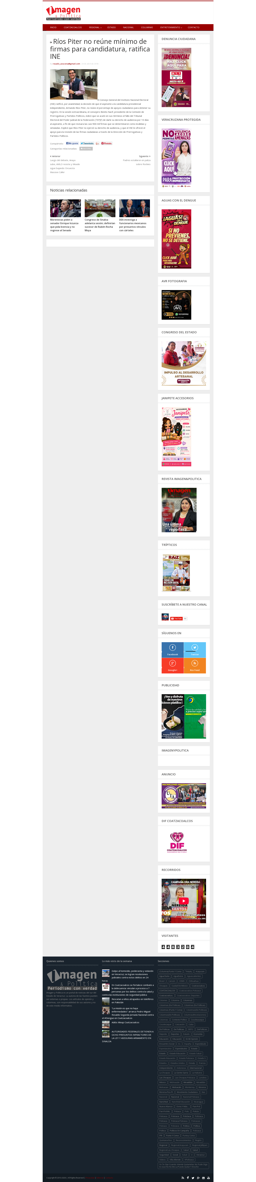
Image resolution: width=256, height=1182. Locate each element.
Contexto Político (179, 1019)
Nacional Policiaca (191, 1096)
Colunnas (163, 1019)
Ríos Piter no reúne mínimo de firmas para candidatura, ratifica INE (100, 49)
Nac (203, 1092)
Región (198, 1140)
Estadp (192, 1063)
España (187, 1043)
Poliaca (177, 1111)
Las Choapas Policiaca (185, 1077)
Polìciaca (163, 1121)
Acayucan (200, 971)
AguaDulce (178, 976)
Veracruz (200, 1154)
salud (186, 1150)
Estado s (202, 1058)
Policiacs (163, 1126)
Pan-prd (196, 1106)
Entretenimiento (170, 27)
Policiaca (175, 1116)
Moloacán (176, 1087)
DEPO (190, 1029)
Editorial (99, 1178)
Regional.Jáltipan (199, 1145)
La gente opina (181, 1072)
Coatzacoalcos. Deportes (188, 995)
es (179, 1043)
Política (196, 1126)
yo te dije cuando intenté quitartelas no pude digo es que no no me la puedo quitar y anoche (183, 1165)
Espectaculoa (165, 1048)
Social (175, 1154)
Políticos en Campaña (179, 1130)
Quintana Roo (165, 1140)
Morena (202, 1087)
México (162, 1082)
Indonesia (181, 1068)
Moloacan (163, 1087)
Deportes (175, 1034)
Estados (163, 1063)
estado (194, 1048)
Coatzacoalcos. (166, 995)
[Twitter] (193, 1177)
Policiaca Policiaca (179, 1121)
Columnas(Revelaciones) (195, 1014)
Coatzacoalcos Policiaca (190, 990)
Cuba (191, 1024)
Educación (177, 1039)
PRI (160, 1135)
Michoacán (175, 1082)
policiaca (163, 1116)
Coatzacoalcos (73, 27)
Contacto (193, 27)
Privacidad (90, 1178)
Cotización (180, 1024)
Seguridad (164, 1154)
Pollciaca (197, 1130)
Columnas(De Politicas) (196, 1010)
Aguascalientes (194, 976)
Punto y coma (172, 1135)
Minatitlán (188, 1082)
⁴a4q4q (188, 971)
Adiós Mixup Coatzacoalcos (125, 1022)
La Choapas (164, 1072)
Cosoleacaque (197, 1019)
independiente (166, 1068)
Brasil (161, 981)
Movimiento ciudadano (187, 1092)
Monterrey (190, 1087)
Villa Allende (175, 1159)
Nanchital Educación (181, 1101)
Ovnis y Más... (182, 1106)
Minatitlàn (200, 1082)
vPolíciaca (189, 1159)
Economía (198, 1034)
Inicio (53, 27)
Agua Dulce (164, 976)
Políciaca (199, 1116)
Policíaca (187, 1116)
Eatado (186, 1034)
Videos (162, 1159)
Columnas (147, 27)
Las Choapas (165, 1077)
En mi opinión (192, 1039)
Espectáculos (181, 1048)
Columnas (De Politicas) (169, 1005)
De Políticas (179, 1029)
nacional (163, 1096)
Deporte (163, 1034)
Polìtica (162, 1130)
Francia (202, 1063)
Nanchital (163, 1101)
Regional (163, 1145)
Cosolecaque (165, 1024)
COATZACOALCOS (167, 990)
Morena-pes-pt (166, 1092)
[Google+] (198, 1177)
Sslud (184, 1154)
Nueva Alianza (165, 1106)
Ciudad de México (180, 985)
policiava (175, 1126)
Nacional (128, 27)
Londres (203, 1077)
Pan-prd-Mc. (164, 1111)
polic (187, 1111)
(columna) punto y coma (170, 971)
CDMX (182, 981)
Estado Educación (177, 1053)
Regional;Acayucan (179, 1145)
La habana (197, 1072)
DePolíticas (202, 1029)
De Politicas (164, 1029)
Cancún (171, 981)
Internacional (196, 1068)
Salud (195, 1150)
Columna (175, 1000)
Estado (111, 27)
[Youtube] (208, 1177)
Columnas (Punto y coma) (170, 1010)
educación (164, 1039)
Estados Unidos (178, 1063)
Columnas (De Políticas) (194, 1005)
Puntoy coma (189, 1135)
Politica (186, 1126)
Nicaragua (198, 1101)
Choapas (163, 985)
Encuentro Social (166, 1043)
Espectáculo (200, 1043)
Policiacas (195, 1121)
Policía (196, 1111)
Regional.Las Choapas (169, 1150)
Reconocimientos (183, 1140)
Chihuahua (194, 981)
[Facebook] (188, 1177)
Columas (163, 1000)
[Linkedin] (203, 1177)
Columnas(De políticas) (169, 1014)
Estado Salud (195, 1053)
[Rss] (182, 1177)
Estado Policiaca (186, 1058)
